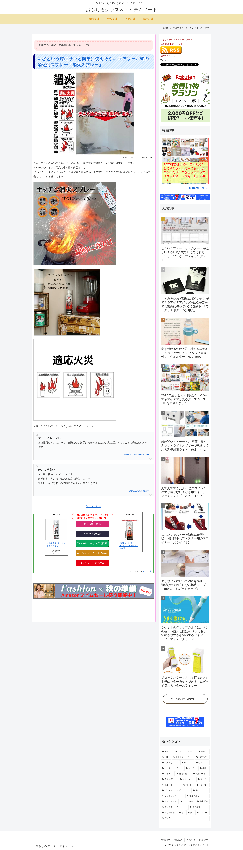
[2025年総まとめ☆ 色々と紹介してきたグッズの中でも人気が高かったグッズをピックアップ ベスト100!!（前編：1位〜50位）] (185, 160)
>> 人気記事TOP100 (182, 698)
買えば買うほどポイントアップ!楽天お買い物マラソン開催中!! (92, 516)
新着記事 (165, 839)
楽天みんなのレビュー (139, 491)
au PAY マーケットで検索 (92, 553)
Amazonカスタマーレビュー (136, 454)
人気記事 (191, 839)
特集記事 (178, 839)
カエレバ (147, 571)
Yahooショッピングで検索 (92, 543)
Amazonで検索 (92, 533)
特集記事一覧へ (198, 188)
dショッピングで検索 (92, 562)
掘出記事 (203, 839)
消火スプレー (93, 506)
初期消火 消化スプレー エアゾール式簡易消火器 (128, 546)
